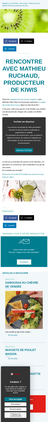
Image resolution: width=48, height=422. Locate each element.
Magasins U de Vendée (10, 3)
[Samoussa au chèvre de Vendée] (24, 310)
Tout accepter (15, 399)
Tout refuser (15, 404)
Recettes (10, 279)
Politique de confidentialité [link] (15, 415)
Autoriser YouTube (24, 150)
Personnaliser (15, 409)
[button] (24, 262)
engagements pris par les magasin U (24, 99)
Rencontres (23, 3)
